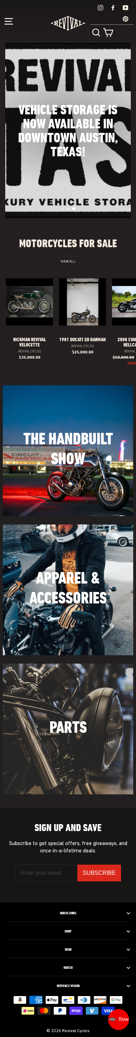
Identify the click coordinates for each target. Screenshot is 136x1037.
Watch (68, 968)
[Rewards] (118, 1019)
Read (68, 949)
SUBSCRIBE (99, 873)
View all (68, 262)
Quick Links (68, 913)
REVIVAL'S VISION (68, 986)
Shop (68, 931)
